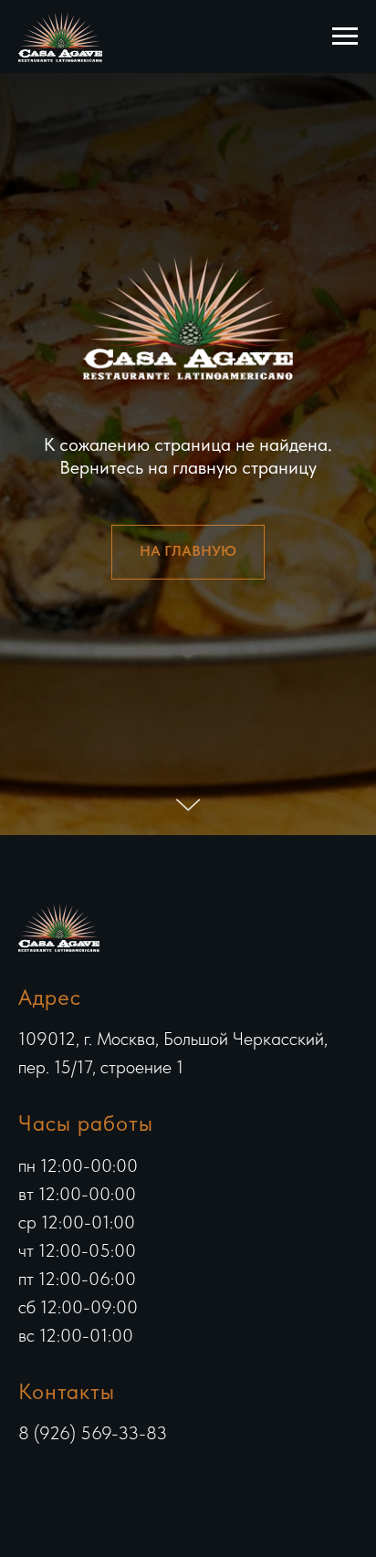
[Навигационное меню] (345, 36)
